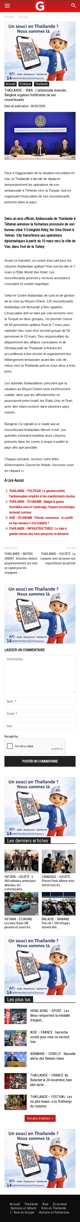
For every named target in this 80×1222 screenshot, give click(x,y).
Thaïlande (41, 84)
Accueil (9, 17)
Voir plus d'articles (38, 1118)
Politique (25, 84)
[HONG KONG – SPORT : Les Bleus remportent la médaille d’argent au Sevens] (15, 1016)
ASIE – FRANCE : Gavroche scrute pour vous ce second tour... (49, 1037)
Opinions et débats (23, 1208)
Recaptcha (11, 736)
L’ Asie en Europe (22, 1212)
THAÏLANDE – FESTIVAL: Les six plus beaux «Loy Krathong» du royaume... (51, 1101)
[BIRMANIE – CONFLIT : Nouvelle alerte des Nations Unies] (15, 1059)
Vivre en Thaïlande (53, 1208)
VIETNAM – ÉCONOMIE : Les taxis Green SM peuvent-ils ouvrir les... (19, 923)
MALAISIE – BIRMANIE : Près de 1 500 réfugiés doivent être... (56, 923)
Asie (45, 1204)
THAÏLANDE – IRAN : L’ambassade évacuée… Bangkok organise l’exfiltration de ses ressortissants (36, 95)
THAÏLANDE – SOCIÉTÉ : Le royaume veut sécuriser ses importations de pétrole (58, 558)
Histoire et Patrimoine (54, 1212)
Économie (60, 1204)
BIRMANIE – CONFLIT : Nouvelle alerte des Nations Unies (53, 1056)
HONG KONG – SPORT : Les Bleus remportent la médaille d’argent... (50, 1015)
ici (22, 471)
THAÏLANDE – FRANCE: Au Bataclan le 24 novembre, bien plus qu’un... (51, 1080)
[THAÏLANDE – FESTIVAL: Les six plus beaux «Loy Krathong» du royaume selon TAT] (15, 1102)
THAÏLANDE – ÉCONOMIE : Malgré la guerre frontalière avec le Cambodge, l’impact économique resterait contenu (42, 507)
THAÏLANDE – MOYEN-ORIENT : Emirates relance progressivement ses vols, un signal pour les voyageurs (21, 563)
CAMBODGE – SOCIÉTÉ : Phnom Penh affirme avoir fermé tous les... (58, 881)
